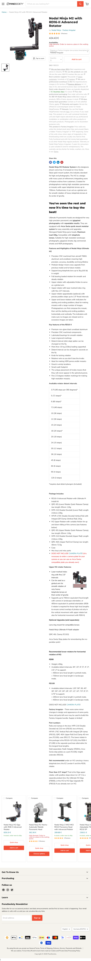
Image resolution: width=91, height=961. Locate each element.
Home (4, 12)
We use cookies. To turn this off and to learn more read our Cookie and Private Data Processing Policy (45, 951)
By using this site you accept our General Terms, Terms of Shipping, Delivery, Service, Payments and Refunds (44, 948)
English (65, 929)
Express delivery (74, 84)
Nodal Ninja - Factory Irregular (63, 30)
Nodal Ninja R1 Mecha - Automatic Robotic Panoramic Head (38, 827)
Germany (79, 929)
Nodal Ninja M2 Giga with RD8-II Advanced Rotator (13, 827)
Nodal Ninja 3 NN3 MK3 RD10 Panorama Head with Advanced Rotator (64, 827)
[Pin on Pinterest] (61, 162)
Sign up (37, 918)
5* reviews (71, 79)
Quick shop (14, 842)
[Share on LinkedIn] (58, 162)
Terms (56, 152)
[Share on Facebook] (50, 162)
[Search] (80, 4)
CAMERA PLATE (75, 553)
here (67, 112)
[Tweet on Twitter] (54, 162)
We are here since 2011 (60, 69)
